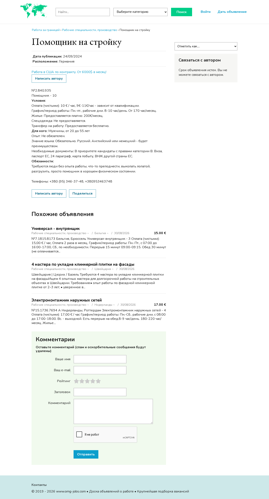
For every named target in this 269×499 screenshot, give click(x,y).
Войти (206, 11)
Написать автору (49, 78)
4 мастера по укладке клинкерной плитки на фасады (83, 264)
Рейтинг (63, 381)
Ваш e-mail (62, 370)
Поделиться (82, 193)
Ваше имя (62, 359)
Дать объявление (232, 11)
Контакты (39, 485)
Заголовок (62, 392)
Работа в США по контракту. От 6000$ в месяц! (69, 72)
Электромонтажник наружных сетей (67, 300)
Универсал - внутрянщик (56, 228)
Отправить (86, 454)
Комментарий (59, 403)
